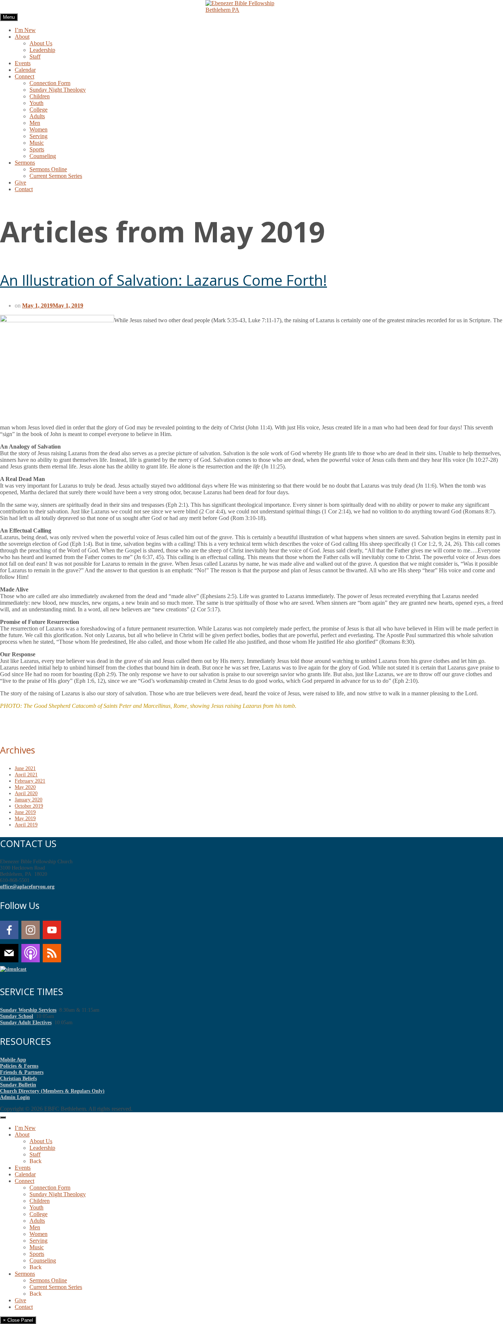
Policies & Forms (19, 1066)
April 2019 (26, 825)
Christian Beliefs (18, 1078)
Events (23, 63)
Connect (24, 76)
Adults (37, 116)
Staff (35, 56)
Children (39, 96)
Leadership (42, 50)
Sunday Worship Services (28, 1010)
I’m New (25, 30)
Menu (9, 17)
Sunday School (16, 1016)
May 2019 (25, 818)
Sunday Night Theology (57, 90)
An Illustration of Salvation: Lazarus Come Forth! (163, 280)
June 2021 (25, 768)
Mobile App (13, 1060)
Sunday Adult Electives (26, 1022)
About (22, 37)
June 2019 (25, 812)
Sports (36, 149)
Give (20, 182)
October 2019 (29, 806)
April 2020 (26, 793)
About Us (40, 43)
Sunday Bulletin (18, 1085)
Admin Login (15, 1097)
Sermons (25, 162)
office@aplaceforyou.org (27, 886)
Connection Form (49, 83)
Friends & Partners (21, 1072)
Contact (24, 189)
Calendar (25, 70)
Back (35, 1161)
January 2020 (28, 800)
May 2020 (25, 787)
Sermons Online (48, 169)
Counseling (42, 156)
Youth (36, 103)
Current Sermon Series (55, 176)
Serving (38, 136)
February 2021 (30, 781)
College (38, 109)
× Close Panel (18, 1320)
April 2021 (26, 774)
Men (34, 123)
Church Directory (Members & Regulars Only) (52, 1091)
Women (38, 129)
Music (36, 143)
